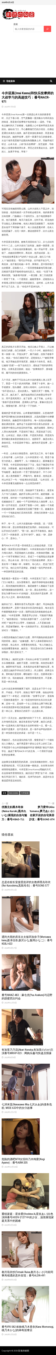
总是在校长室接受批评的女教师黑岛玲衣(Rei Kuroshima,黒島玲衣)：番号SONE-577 (26, 883)
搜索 (15, 24)
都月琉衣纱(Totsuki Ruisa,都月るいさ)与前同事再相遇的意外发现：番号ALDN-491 (27, 1273)
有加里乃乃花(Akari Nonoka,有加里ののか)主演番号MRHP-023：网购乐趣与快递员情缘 (27, 1051)
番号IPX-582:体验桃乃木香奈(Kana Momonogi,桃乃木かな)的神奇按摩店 (28, 1328)
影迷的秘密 (23, 1350)
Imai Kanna (13, 793)
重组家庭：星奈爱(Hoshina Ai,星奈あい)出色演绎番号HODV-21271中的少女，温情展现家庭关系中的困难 (28, 1217)
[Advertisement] (28, 56)
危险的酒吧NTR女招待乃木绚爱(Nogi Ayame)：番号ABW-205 (23, 1161)
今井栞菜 (25, 793)
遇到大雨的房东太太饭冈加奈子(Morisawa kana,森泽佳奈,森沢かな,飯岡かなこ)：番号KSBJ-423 (27, 940)
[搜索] (47, 29)
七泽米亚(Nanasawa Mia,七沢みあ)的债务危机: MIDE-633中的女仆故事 (27, 1106)
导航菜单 (10, 81)
